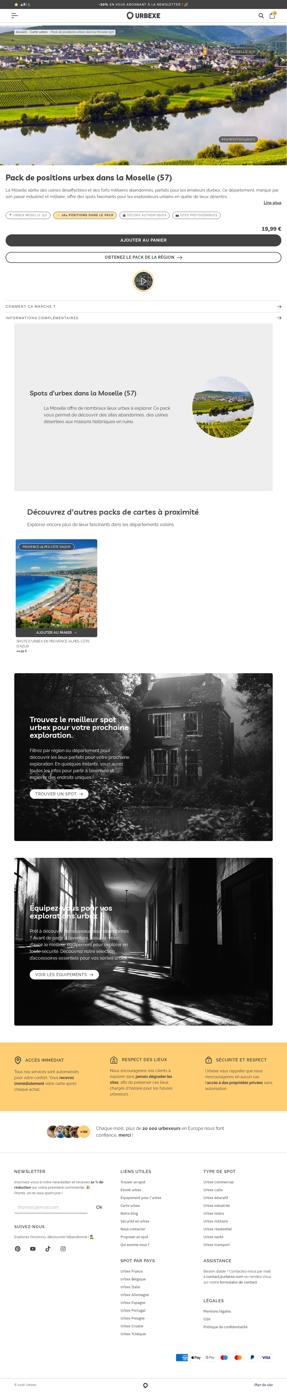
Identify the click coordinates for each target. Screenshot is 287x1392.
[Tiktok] (48, 1248)
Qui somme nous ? (135, 1244)
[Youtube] (32, 1248)
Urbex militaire (215, 1221)
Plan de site (263, 1385)
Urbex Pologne (133, 1318)
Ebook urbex (131, 1190)
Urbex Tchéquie (133, 1334)
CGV (206, 1319)
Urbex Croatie (132, 1326)
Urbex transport (216, 1244)
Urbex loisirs (213, 1213)
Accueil (21, 32)
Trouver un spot (133, 1182)
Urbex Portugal (133, 1310)
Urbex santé (213, 1237)
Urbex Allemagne (135, 1294)
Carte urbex (39, 32)
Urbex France (132, 1271)
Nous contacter (133, 1229)
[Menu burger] (14, 15)
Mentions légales (217, 1311)
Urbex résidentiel (217, 1229)
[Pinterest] (17, 1248)
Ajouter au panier (144, 240)
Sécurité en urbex (135, 1221)
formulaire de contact (238, 1282)
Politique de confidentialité (225, 1327)
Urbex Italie (130, 1287)
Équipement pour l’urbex (141, 1197)
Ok (99, 1207)
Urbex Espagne (133, 1302)
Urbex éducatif (215, 1197)
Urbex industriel (216, 1205)
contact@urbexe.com (224, 1277)
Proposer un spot (134, 1237)
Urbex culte (213, 1190)
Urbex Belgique (133, 1279)
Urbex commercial (218, 1182)
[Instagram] (63, 1248)
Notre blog (129, 1213)
